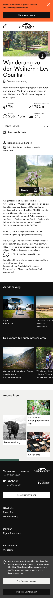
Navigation (48, 26)
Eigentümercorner (12, 533)
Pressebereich (10, 545)
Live (5, 26)
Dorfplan (7, 528)
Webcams (8, 549)
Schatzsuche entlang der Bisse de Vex (38, 420)
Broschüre (8, 512)
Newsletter (8, 507)
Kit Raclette (34, 454)
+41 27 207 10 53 (11, 475)
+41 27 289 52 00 (12, 484)
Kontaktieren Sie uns (26, 495)
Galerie (24, 190)
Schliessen (48, 4)
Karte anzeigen (42, 55)
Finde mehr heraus (26, 15)
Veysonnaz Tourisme (42, 470)
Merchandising (10, 516)
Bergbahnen (11, 481)
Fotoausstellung (12, 442)
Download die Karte (16, 132)
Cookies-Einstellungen (26, 592)
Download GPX (12, 126)
